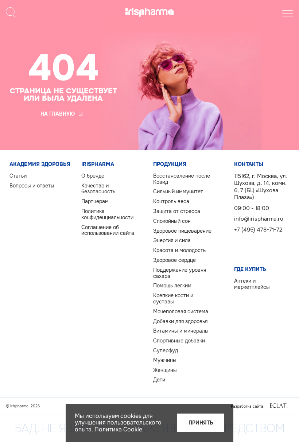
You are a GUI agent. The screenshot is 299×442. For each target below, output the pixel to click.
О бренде (92, 176)
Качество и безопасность (98, 189)
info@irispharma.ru (258, 218)
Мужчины (164, 360)
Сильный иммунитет (178, 192)
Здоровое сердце (174, 260)
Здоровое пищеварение (182, 231)
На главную (57, 113)
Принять (201, 422)
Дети (159, 380)
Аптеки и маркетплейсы (252, 284)
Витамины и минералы (181, 331)
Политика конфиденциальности (107, 214)
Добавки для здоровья (180, 321)
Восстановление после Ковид (181, 179)
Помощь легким (172, 286)
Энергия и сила (172, 240)
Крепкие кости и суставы (173, 298)
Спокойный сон (172, 221)
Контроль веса (171, 201)
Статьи (18, 176)
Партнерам (95, 201)
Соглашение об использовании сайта (107, 230)
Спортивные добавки (179, 341)
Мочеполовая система (180, 312)
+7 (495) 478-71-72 (258, 229)
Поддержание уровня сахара (179, 273)
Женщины (165, 370)
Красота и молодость (179, 250)
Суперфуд (165, 351)
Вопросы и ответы (31, 186)
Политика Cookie (118, 429)
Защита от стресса (176, 211)
